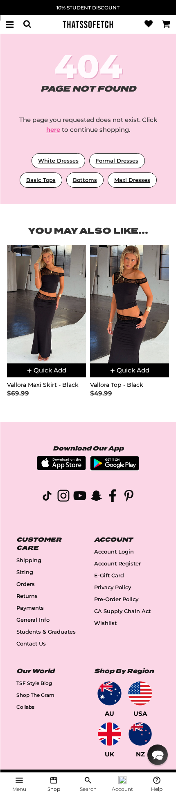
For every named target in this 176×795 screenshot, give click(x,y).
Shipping (28, 560)
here (53, 129)
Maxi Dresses (132, 180)
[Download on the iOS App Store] (61, 468)
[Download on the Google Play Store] (114, 468)
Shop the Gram (35, 695)
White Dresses (58, 160)
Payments (30, 608)
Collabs (25, 707)
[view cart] (166, 24)
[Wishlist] (148, 24)
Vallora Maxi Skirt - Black (43, 384)
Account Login (114, 552)
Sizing (24, 572)
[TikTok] (47, 497)
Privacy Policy (112, 587)
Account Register (117, 564)
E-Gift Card (109, 575)
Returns (27, 596)
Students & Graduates (46, 632)
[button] (157, 754)
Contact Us (31, 644)
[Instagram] (63, 497)
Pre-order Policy (116, 599)
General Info (33, 620)
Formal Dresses (117, 160)
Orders (25, 584)
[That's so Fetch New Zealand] (140, 734)
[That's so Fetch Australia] (109, 693)
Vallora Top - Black (116, 384)
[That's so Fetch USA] (140, 693)
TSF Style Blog (34, 683)
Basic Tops (41, 180)
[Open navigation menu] (10, 24)
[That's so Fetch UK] (109, 734)
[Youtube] (80, 497)
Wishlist (105, 623)
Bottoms (85, 180)
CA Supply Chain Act (122, 611)
